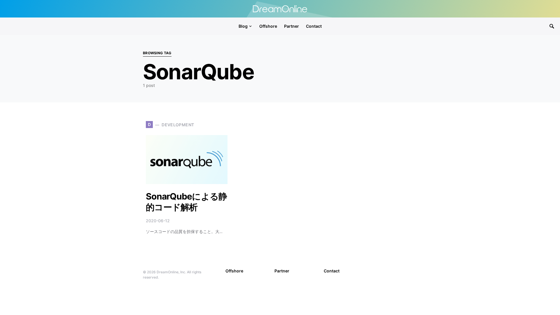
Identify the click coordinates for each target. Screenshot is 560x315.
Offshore (234, 270)
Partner (281, 270)
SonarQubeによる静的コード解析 (186, 202)
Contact (332, 270)
